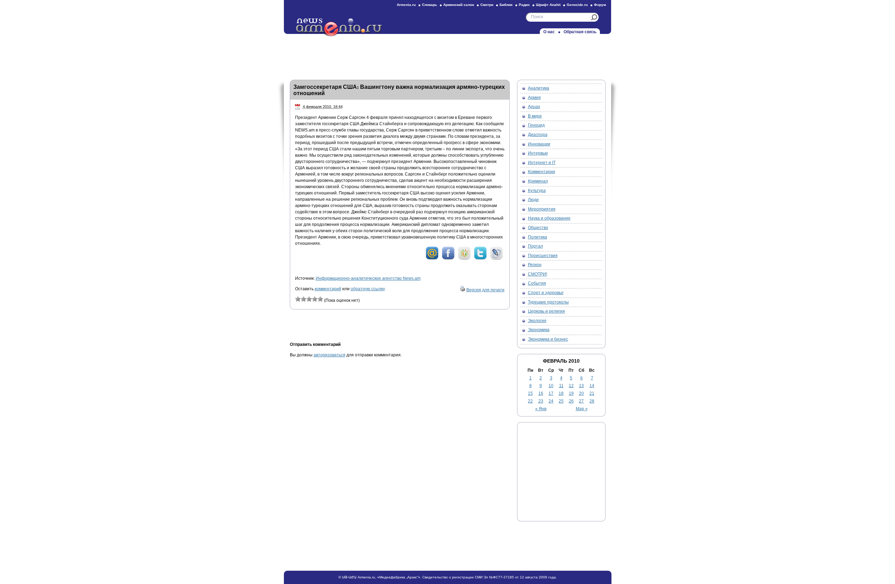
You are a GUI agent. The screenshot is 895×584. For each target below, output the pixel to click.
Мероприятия (542, 209)
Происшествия (543, 255)
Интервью (538, 153)
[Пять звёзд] (320, 299)
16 (540, 393)
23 (540, 401)
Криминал (538, 181)
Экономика (539, 329)
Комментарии (541, 171)
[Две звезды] (303, 299)
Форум (600, 5)
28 (591, 401)
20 (581, 393)
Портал (535, 246)
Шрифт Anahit (548, 5)
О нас (549, 31)
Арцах (534, 106)
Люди (533, 199)
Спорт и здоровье (546, 292)
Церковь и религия (546, 311)
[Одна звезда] (298, 299)
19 (571, 393)
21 (591, 393)
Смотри (486, 5)
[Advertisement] (447, 55)
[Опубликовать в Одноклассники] (464, 258)
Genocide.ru (577, 5)
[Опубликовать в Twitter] (480, 258)
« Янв (540, 408)
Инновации (539, 144)
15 (530, 393)
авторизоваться (329, 354)
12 (571, 385)
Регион (535, 264)
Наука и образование (549, 218)
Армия (534, 97)
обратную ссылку (368, 288)
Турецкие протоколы (548, 302)
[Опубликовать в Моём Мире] (432, 258)
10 (551, 385)
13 (581, 385)
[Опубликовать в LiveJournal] (496, 258)
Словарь (429, 5)
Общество (538, 227)
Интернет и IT (542, 162)
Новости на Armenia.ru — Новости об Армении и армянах (339, 27)
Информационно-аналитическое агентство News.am (368, 278)
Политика (537, 237)
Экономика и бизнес (548, 339)
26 (571, 401)
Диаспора (537, 134)
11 (561, 385)
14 (591, 385)
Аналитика (538, 88)
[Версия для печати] (462, 289)
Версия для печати (485, 289)
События (537, 283)
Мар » (582, 408)
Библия (506, 5)
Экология (537, 320)
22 (530, 401)
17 (551, 393)
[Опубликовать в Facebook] (448, 258)
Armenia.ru (406, 5)
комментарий (328, 288)
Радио (524, 5)
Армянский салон (458, 5)
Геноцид (536, 125)
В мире (535, 116)
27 (581, 401)
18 (561, 393)
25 (561, 401)
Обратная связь (580, 31)
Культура (537, 190)
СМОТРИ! (537, 274)
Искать (594, 17)
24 (551, 401)
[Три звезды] (309, 299)
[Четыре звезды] (314, 299)
